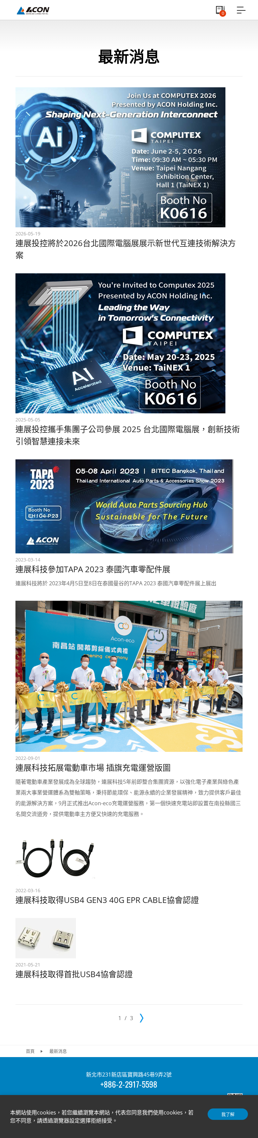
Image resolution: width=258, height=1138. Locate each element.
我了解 (227, 1114)
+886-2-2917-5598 (128, 1084)
